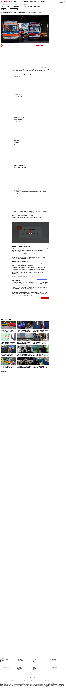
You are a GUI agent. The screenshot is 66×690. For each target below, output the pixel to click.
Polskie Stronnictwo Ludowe (53, 661)
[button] (57, 1)
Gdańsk (34, 666)
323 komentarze (41, 45)
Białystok (34, 668)
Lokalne (34, 658)
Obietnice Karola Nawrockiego (4, 666)
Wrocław (34, 660)
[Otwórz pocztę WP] (54, 2)
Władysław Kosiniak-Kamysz (21, 668)
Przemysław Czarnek (20, 660)
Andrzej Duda (19, 662)
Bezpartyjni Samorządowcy (53, 667)
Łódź (34, 662)
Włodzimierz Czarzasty (20, 667)
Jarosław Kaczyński (19, 658)
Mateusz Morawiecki (19, 659)
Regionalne (36, 1)
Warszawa (34, 659)
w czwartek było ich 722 (43, 69)
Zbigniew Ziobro (19, 661)
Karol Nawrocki (19, 670)
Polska (15, 1)
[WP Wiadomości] (9, 2)
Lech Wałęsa (18, 669)
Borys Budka (18, 666)
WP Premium (26, 1)
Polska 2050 (51, 666)
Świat (20, 1)
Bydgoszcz (34, 667)
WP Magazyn (2, 658)
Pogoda (31, 1)
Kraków (34, 661)
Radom (34, 670)
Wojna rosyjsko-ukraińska (4, 659)
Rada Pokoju (2, 660)
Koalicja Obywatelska (53, 659)
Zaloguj (61, 1)
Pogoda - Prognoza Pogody (4, 662)
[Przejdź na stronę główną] (2, 2)
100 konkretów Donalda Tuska (4, 667)
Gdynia (34, 669)
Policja (1, 661)
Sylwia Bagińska (9, 45)
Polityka (43, 1)
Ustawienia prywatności (49, 680)
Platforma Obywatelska (53, 660)
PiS (50, 658)
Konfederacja (51, 662)
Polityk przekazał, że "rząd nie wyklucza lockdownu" (22, 288)
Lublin (34, 674)
